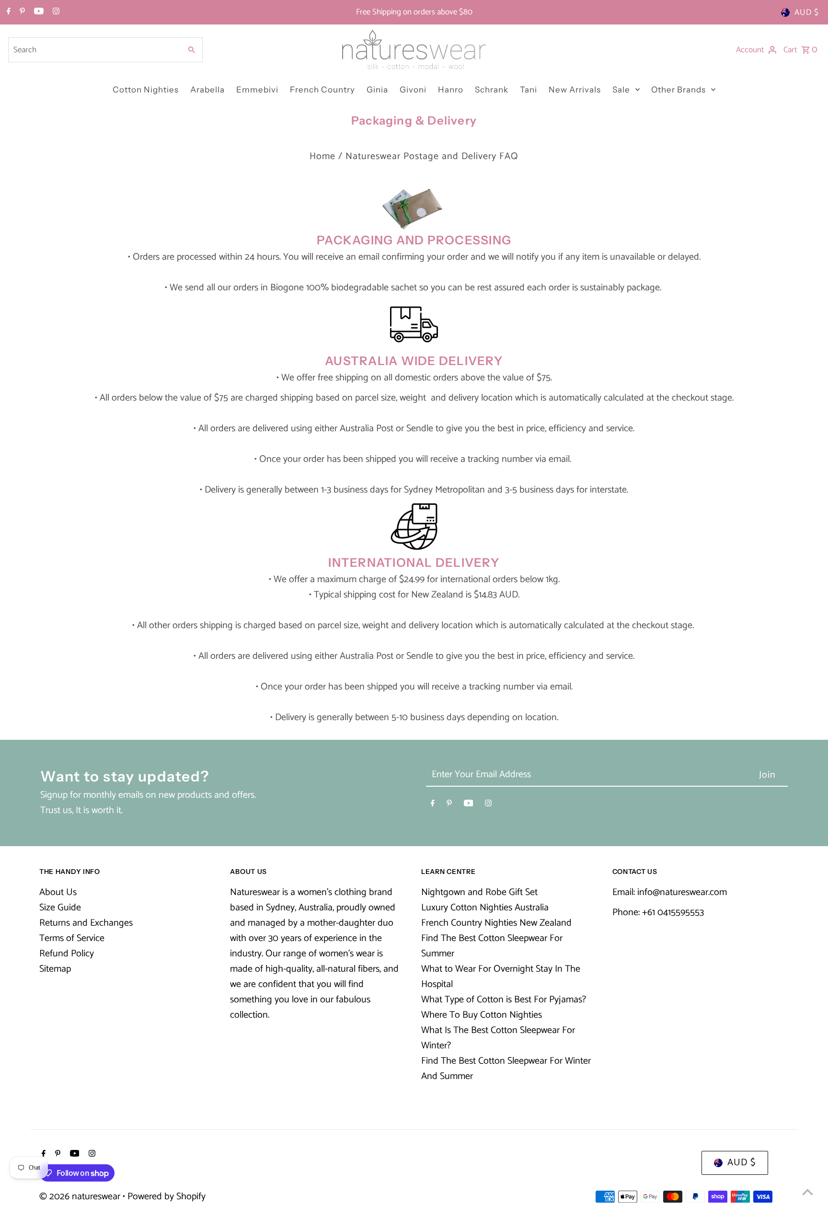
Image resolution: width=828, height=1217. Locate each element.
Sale (621, 89)
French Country (322, 89)
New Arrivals (575, 89)
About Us (58, 892)
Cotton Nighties (146, 89)
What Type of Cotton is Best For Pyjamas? (503, 1000)
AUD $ (806, 12)
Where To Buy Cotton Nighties (481, 1015)
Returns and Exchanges (86, 923)
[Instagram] (54, 12)
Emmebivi (257, 89)
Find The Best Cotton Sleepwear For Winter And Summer (506, 1068)
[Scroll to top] (807, 1192)
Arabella (207, 89)
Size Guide (60, 908)
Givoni (413, 89)
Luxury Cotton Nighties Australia (485, 908)
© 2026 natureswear (81, 1197)
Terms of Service (71, 938)
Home (322, 156)
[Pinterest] (21, 12)
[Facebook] (7, 12)
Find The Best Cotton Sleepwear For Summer (492, 946)
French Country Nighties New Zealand (496, 923)
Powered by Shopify (166, 1197)
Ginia (377, 89)
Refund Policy (66, 954)
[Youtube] (38, 12)
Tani (528, 89)
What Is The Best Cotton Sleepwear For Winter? (498, 1038)
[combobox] (94, 50)
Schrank (491, 89)
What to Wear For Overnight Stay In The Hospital (500, 976)
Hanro (450, 89)
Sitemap (55, 969)
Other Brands (678, 89)
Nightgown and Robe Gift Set (479, 892)
